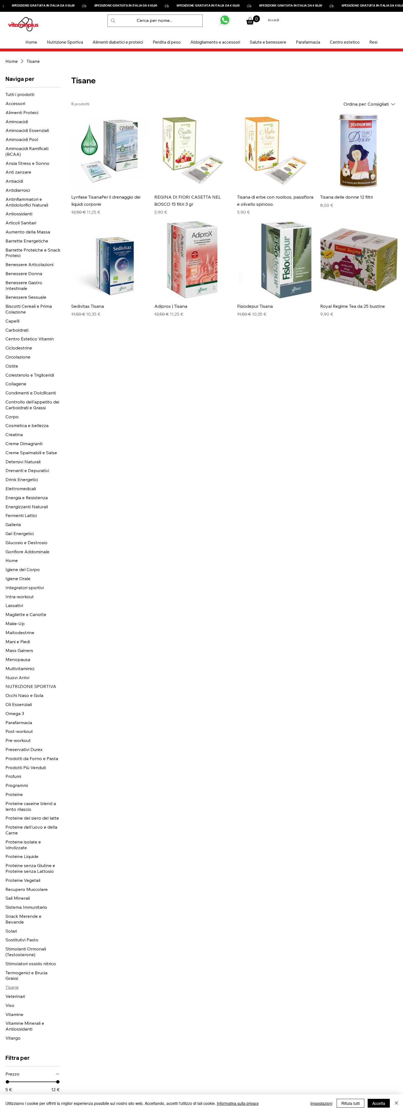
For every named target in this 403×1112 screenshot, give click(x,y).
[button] (64, 42)
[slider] (7, 1082)
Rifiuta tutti (350, 1103)
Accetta (378, 1103)
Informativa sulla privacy (238, 1103)
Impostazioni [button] (321, 1103)
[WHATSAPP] (225, 20)
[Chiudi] (396, 1103)
